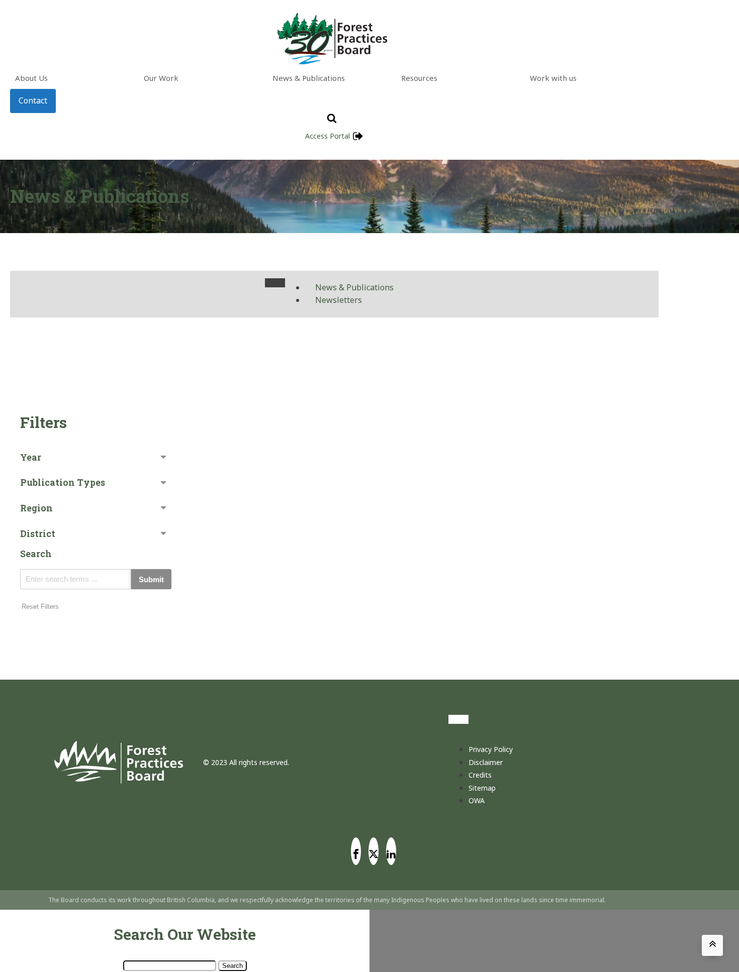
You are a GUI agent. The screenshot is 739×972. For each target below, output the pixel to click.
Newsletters (338, 299)
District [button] (37, 533)
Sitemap (482, 788)
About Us (31, 78)
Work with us (553, 78)
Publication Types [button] (62, 482)
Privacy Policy (491, 749)
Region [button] (36, 508)
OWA (477, 800)
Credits (480, 775)
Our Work (161, 78)
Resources (419, 78)
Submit (151, 579)
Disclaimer (486, 762)
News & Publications (308, 78)
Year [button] (30, 457)
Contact (33, 100)
